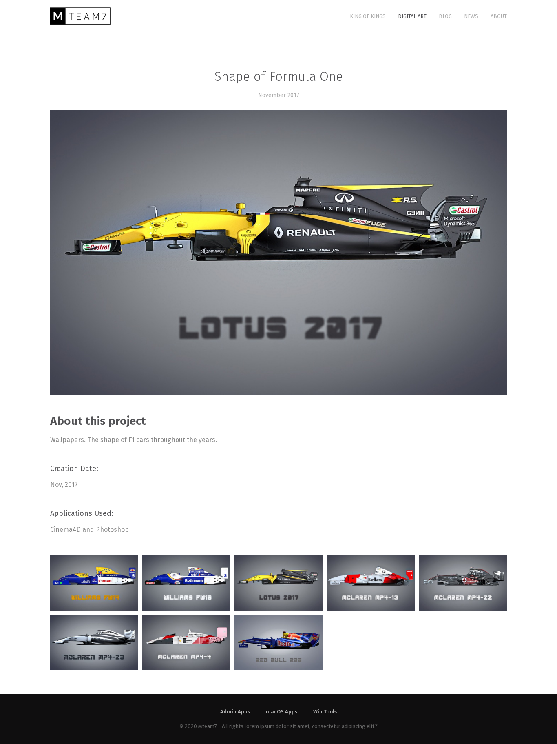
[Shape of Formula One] (94, 583)
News (471, 16)
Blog (445, 16)
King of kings (368, 16)
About (499, 16)
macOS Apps (281, 711)
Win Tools (325, 711)
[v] (371, 583)
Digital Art (412, 16)
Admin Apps (235, 711)
